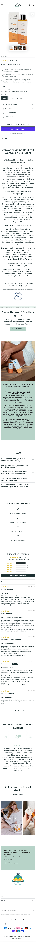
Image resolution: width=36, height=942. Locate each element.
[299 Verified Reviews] (18, 886)
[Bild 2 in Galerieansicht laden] (16, 48)
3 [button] (18, 710)
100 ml (20, 98)
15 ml (5, 98)
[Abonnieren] (31, 863)
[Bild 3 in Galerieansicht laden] (20, 48)
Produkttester (21, 319)
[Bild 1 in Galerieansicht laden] (11, 48)
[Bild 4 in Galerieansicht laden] (24, 48)
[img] (5, 587)
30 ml (12, 98)
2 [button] (15, 710)
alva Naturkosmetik (14, 936)
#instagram (18, 795)
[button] (29, 5)
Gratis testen (18, 329)
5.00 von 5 (22, 557)
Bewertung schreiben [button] (18, 576)
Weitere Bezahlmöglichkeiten (18, 133)
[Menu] (2, 5)
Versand (9, 91)
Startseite (4, 56)
